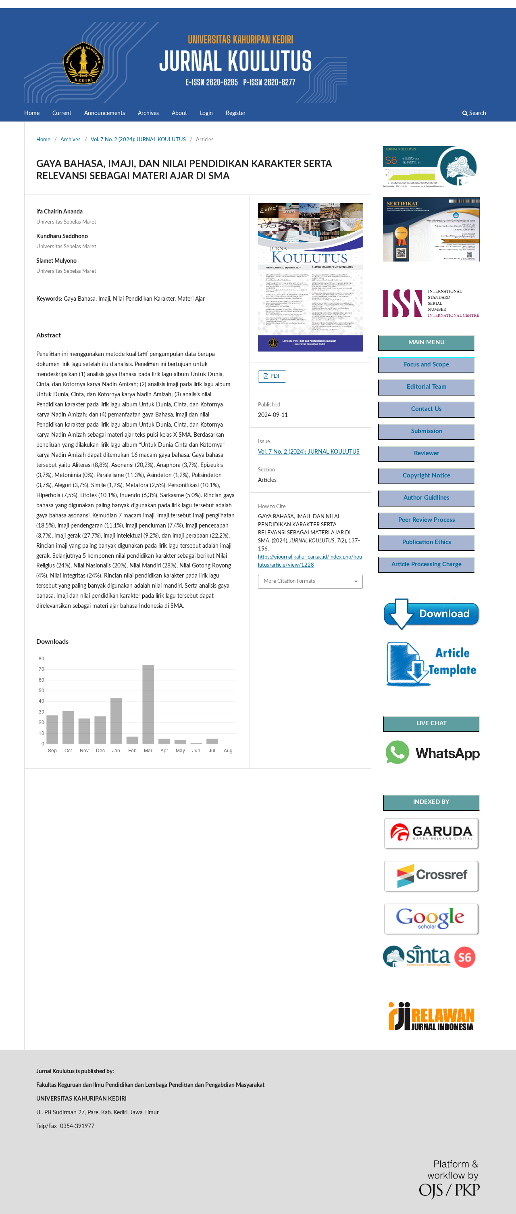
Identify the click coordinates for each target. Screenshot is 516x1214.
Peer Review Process (426, 520)
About (179, 113)
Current (61, 113)
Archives (148, 113)
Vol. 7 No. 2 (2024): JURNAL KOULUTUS (138, 139)
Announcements (104, 113)
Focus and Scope (426, 365)
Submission (426, 431)
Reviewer (426, 453)
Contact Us (426, 409)
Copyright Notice (426, 476)
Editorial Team (427, 387)
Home (32, 113)
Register (236, 113)
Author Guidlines (426, 498)
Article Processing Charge (426, 564)
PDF (275, 376)
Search (477, 113)
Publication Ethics (426, 542)
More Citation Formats (289, 581)
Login (206, 113)
